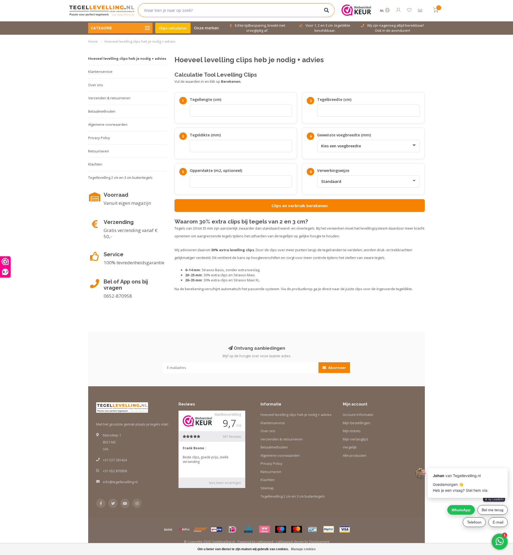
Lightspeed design (290, 542)
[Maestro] (280, 529)
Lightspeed (264, 542)
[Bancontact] (312, 529)
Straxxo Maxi (244, 275)
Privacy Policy (99, 137)
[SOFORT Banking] (200, 529)
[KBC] (248, 529)
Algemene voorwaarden (107, 124)
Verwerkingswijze (333, 170)
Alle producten (354, 455)
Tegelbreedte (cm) (334, 99)
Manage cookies (303, 549)
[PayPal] (328, 529)
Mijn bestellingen (356, 422)
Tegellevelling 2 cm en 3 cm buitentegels (120, 177)
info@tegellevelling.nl (120, 481)
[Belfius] (184, 529)
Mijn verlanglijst (355, 439)
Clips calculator (173, 28)
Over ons (95, 84)
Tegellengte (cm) (205, 99)
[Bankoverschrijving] (168, 529)
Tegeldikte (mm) (205, 134)
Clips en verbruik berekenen (299, 205)
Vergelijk (350, 447)
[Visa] (344, 529)
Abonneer (336, 367)
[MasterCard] (296, 529)
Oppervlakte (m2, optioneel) (216, 170)
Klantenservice (100, 71)
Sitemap (267, 488)
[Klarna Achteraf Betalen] (264, 529)
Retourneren (98, 151)
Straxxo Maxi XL (246, 280)
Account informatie (358, 414)
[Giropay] (216, 529)
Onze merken (206, 27)
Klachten (95, 164)
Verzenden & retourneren (109, 98)
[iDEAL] (232, 529)
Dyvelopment (319, 542)
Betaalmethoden (101, 111)
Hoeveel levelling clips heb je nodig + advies (127, 58)
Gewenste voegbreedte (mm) (344, 134)
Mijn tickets (352, 430)
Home (93, 41)
